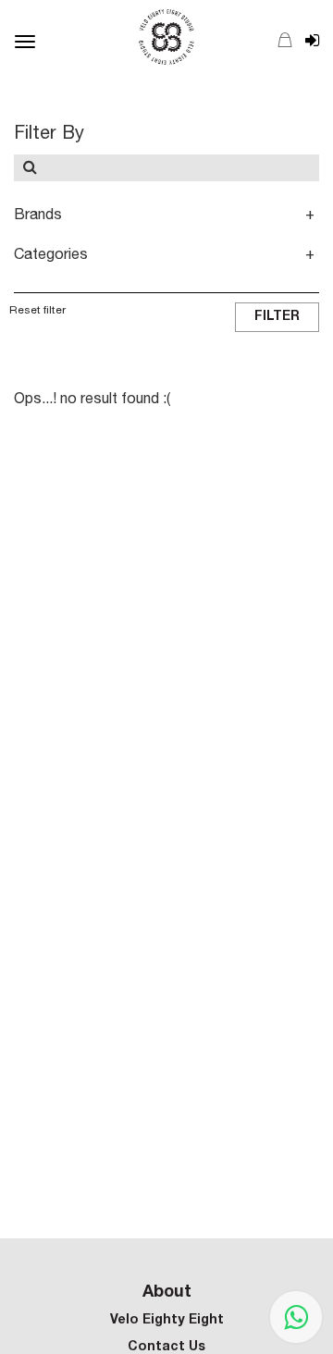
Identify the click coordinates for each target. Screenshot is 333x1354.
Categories (51, 256)
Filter (277, 317)
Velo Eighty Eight (167, 1320)
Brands (38, 216)
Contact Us (166, 1347)
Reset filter (37, 310)
